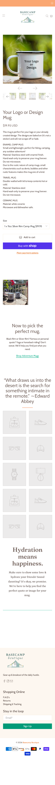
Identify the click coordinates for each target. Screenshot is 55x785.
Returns (7, 700)
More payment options (27, 252)
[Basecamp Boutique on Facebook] (4, 681)
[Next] (35, 88)
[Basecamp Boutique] (27, 16)
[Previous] (20, 88)
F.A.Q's (6, 697)
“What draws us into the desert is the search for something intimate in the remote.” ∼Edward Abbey (27, 390)
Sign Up (27, 726)
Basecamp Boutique (31, 742)
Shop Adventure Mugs (27, 355)
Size (5, 220)
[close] (52, 3)
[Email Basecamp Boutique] (11, 681)
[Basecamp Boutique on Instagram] (8, 681)
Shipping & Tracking (12, 704)
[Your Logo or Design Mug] (27, 59)
